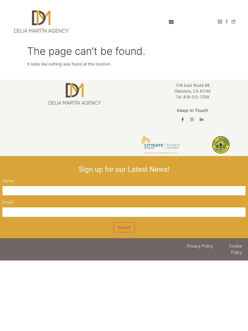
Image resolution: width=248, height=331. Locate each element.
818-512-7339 (196, 97)
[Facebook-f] (227, 21)
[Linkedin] (233, 21)
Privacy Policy (200, 246)
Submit (124, 227)
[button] (171, 21)
